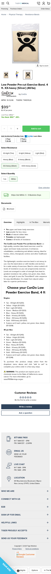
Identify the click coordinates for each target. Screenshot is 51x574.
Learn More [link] (37, 136)
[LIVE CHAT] (25, 467)
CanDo (24, 94)
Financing (4, 9)
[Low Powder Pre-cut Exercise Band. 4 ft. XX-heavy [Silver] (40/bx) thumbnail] (27, 74)
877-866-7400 (38, 3)
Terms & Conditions (32, 549)
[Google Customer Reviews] (25, 554)
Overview (8, 222)
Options (35, 570)
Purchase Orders (16, 9)
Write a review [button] (25, 406)
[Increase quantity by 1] (18, 129)
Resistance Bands (32, 15)
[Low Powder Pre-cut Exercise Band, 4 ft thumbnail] (6, 74)
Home (3, 15)
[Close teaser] (18, 571)
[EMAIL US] (25, 454)
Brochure (10, 209)
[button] (8, 565)
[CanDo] (9, 94)
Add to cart (36, 128)
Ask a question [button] (25, 412)
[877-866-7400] (25, 440)
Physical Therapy (16, 15)
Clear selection (44, 188)
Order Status (45, 9)
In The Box (34, 222)
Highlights (21, 222)
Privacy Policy (17, 549)
